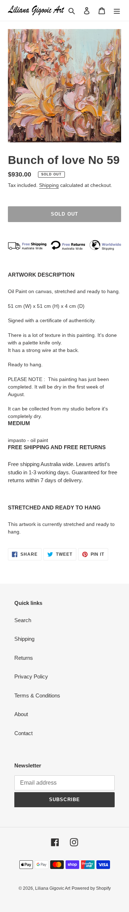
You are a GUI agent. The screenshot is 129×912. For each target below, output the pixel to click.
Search (22, 620)
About (21, 714)
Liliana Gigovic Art (52, 888)
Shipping (49, 185)
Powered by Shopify (91, 888)
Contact (23, 733)
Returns (23, 658)
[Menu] (116, 10)
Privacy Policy (31, 676)
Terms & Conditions (37, 695)
